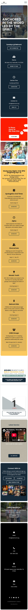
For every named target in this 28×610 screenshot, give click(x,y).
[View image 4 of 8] (11, 492)
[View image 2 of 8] (5, 493)
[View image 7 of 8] (23, 488)
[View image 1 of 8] (5, 488)
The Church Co (14, 604)
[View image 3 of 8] (11, 487)
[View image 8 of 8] (23, 493)
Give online (14, 586)
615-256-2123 (14, 553)
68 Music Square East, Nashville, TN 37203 (14, 570)
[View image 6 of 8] (17, 493)
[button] (25, 2)
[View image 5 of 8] (17, 487)
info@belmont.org (14, 538)
